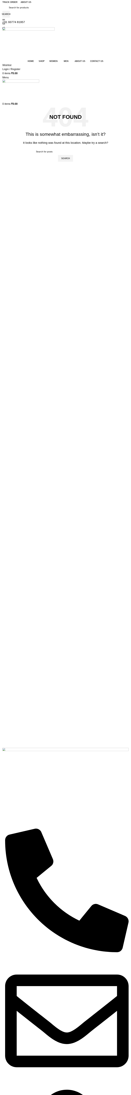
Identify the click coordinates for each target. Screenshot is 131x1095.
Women (6, 698)
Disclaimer (7, 745)
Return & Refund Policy (14, 729)
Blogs (5, 685)
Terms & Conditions (12, 723)
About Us (7, 668)
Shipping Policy (10, 734)
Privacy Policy (9, 718)
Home (5, 658)
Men (4, 704)
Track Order (8, 679)
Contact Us (8, 674)
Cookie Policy (9, 739)
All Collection (8, 663)
